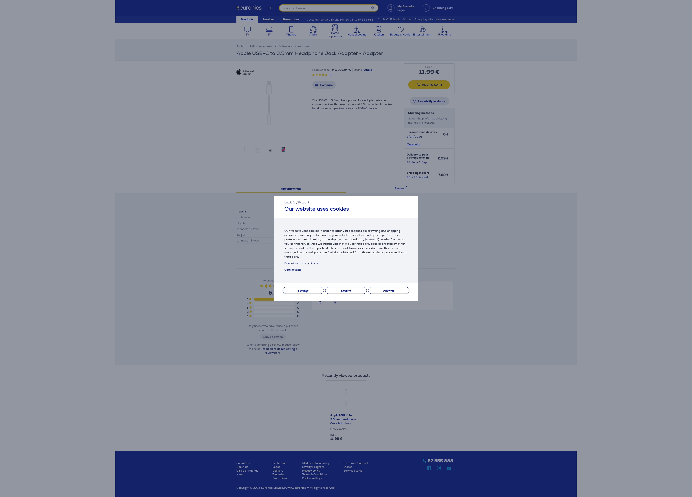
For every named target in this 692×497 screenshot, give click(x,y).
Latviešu (290, 202)
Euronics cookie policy (299, 263)
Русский (303, 202)
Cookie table (292, 270)
